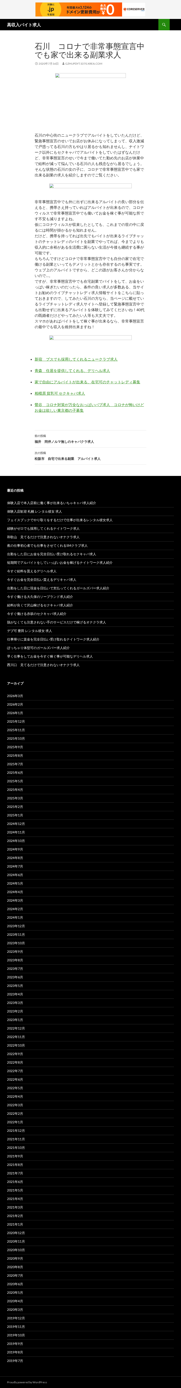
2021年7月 (15, 1173)
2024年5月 (15, 883)
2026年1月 (15, 713)
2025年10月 (16, 738)
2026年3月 (15, 696)
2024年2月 (15, 909)
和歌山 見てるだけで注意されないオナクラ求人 (43, 537)
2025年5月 (15, 781)
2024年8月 (15, 858)
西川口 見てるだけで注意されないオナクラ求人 (43, 665)
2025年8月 (15, 755)
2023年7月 (15, 969)
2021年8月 (15, 1165)
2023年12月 (16, 926)
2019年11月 (16, 1327)
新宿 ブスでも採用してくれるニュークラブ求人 (76, 359)
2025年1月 (15, 815)
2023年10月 (16, 943)
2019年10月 (16, 1335)
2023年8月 (15, 960)
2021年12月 (16, 1130)
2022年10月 (16, 1045)
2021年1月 (15, 1224)
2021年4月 (15, 1199)
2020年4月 (15, 1301)
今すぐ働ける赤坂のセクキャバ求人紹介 (36, 614)
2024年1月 (15, 917)
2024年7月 (15, 866)
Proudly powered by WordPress (27, 1382)
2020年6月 (15, 1284)
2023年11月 (16, 934)
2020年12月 (16, 1233)
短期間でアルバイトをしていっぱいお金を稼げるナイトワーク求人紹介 (60, 562)
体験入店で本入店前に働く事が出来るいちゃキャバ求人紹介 (51, 503)
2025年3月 (15, 798)
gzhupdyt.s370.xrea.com (83, 63)
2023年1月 (15, 1020)
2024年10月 (16, 841)
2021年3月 (15, 1207)
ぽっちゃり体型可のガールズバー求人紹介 (38, 648)
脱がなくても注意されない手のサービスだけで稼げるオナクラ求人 (56, 622)
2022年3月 (15, 1105)
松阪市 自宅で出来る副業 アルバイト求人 (68, 456)
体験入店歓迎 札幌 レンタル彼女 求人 (34, 511)
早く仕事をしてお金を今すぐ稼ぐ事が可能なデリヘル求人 (50, 656)
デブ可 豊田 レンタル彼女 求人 (29, 631)
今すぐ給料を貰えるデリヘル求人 (32, 571)
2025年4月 (15, 790)
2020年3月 (15, 1309)
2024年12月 (16, 824)
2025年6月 (15, 772)
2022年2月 (15, 1113)
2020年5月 (15, 1292)
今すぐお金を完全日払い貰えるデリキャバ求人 (41, 580)
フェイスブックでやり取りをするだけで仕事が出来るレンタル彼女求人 (60, 520)
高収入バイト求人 (24, 24)
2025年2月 (15, 807)
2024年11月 (16, 832)
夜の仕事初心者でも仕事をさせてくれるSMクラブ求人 (47, 545)
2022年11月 (16, 1037)
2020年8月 (15, 1267)
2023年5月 (15, 986)
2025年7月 (15, 764)
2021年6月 (15, 1182)
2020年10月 (16, 1250)
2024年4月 (15, 892)
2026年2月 (15, 704)
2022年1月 (15, 1122)
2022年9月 (15, 1054)
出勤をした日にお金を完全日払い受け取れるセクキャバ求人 (51, 554)
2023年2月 (15, 1011)
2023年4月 (15, 994)
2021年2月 (15, 1216)
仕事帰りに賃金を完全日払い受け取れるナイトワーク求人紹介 (53, 639)
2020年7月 (15, 1275)
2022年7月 (15, 1071)
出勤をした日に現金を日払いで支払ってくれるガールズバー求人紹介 (58, 588)
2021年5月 (15, 1190)
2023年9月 (15, 951)
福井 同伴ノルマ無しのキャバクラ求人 (64, 438)
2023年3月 (15, 1003)
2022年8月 (15, 1062)
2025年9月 (15, 747)
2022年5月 (15, 1088)
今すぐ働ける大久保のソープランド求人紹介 (40, 597)
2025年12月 (16, 721)
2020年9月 (15, 1258)
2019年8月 (15, 1352)
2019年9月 (15, 1344)
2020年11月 (16, 1241)
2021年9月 (15, 1156)
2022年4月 (15, 1096)
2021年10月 (16, 1148)
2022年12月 (16, 1028)
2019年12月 (16, 1318)
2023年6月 (15, 977)
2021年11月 (16, 1139)
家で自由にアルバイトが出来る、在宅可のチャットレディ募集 (87, 382)
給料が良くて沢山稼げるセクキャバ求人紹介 (40, 605)
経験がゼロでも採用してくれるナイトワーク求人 (43, 528)
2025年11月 (16, 730)
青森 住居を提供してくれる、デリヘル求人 (72, 370)
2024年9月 (15, 849)
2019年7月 (15, 1361)
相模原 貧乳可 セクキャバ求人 (60, 393)
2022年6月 (15, 1079)
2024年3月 (15, 900)
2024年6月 (15, 875)
